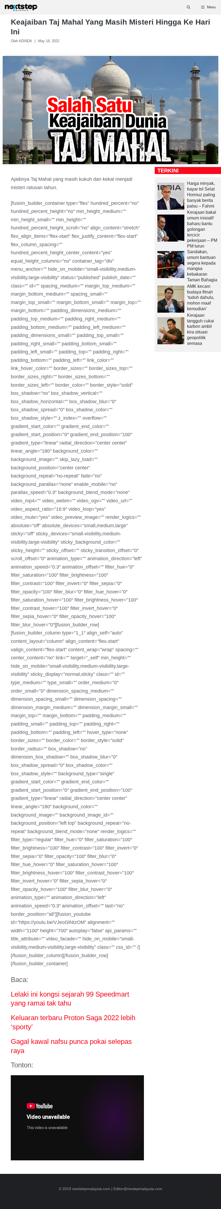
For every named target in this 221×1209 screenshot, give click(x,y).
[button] (188, 7)
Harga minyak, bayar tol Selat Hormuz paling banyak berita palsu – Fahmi (201, 194)
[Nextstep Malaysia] (21, 7)
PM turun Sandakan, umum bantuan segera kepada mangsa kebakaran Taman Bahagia (202, 263)
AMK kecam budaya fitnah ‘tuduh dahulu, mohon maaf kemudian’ (200, 297)
